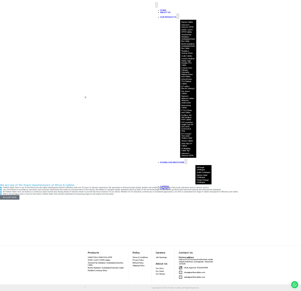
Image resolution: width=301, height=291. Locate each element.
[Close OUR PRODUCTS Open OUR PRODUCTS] (178, 16)
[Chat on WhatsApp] (294, 284)
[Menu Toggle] (156, 4)
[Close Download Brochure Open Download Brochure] (186, 161)
